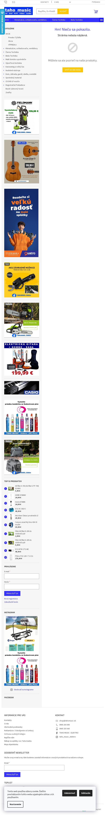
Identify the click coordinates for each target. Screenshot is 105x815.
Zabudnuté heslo (11, 602)
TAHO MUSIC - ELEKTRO (68, 732)
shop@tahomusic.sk (67, 720)
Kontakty (45, 2)
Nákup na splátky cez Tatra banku (18, 741)
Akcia (10, 41)
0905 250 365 (64, 724)
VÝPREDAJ (12, 44)
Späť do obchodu (73, 70)
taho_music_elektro (67, 736)
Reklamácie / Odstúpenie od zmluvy (19, 730)
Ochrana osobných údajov (14, 734)
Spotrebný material (13, 77)
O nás (56, 2)
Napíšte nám (9, 737)
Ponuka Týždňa (14, 37)
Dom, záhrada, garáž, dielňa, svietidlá (21, 74)
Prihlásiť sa (12, 593)
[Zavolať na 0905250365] (8, 2)
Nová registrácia (11, 599)
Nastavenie (15, 804)
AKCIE (8, 34)
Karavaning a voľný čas (15, 66)
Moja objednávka (11, 744)
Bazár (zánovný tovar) (14, 88)
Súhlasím (85, 793)
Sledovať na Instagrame (23, 689)
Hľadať (63, 11)
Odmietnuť (69, 793)
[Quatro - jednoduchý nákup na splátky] (21, 223)
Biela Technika (11, 56)
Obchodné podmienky (13, 727)
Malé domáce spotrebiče (16, 59)
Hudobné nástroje (13, 70)
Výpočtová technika (14, 63)
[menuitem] (7, 20)
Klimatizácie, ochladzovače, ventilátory (22, 48)
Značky (8, 92)
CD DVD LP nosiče (13, 81)
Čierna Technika (12, 52)
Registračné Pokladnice (15, 85)
